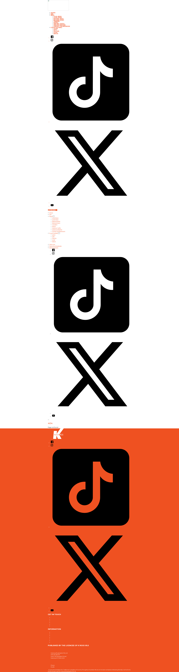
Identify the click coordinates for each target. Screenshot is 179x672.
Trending (56, 21)
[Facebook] (52, 37)
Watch (55, 33)
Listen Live (52, 244)
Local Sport (57, 17)
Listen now (52, 210)
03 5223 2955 (58, 667)
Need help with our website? (59, 624)
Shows (53, 12)
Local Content (55, 639)
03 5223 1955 (58, 665)
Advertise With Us (56, 619)
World (55, 22)
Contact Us (54, 617)
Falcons (56, 31)
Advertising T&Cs (55, 635)
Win (52, 14)
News (52, 15)
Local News (57, 16)
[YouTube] (52, 206)
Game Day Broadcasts (55, 246)
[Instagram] (52, 41)
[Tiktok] (91, 122)
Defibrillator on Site (56, 642)
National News (58, 19)
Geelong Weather (59, 25)
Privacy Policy (54, 632)
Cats (55, 30)
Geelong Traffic (59, 23)
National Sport (58, 20)
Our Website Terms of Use (58, 637)
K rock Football (56, 27)
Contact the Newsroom (61, 26)
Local (55, 32)
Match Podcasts (53, 247)
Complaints (54, 626)
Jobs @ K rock (55, 621)
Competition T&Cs (56, 634)
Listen (55, 28)
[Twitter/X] (91, 203)
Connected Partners (56, 640)
